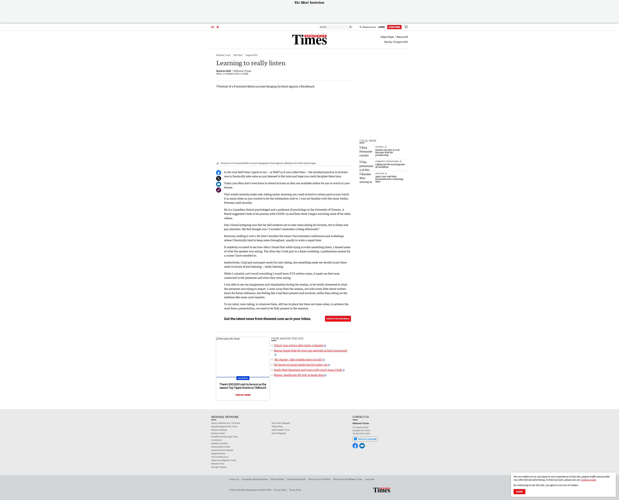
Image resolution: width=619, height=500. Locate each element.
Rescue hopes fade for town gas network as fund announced (310, 350)
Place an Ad (402, 37)
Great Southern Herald (220, 447)
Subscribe (394, 27)
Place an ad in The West (319, 479)
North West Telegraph (281, 423)
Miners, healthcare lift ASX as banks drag (299, 375)
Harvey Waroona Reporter (222, 450)
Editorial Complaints (296, 479)
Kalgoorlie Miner (218, 453)
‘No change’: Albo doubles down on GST (298, 359)
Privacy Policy (280, 490)
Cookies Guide (588, 479)
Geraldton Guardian (219, 443)
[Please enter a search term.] (351, 27)
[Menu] (212, 26)
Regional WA (251, 55)
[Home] (217, 27)
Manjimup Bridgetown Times (223, 460)
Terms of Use (295, 490)
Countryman (216, 440)
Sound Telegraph (279, 433)
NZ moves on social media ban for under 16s (301, 364)
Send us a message (367, 439)
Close (519, 491)
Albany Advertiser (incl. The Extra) (225, 423)
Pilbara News (277, 426)
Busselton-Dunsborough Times (224, 436)
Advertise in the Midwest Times (347, 479)
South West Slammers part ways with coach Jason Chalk (308, 369)
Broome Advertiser (219, 430)
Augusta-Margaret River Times (224, 426)
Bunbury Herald (218, 433)
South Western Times (281, 430)
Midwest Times (223, 55)
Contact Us (234, 479)
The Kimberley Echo (219, 457)
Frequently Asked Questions (255, 479)
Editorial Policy (277, 479)
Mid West (238, 55)
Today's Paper (387, 37)
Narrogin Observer (219, 467)
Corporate (369, 479)
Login (381, 27)
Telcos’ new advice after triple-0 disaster (299, 345)
